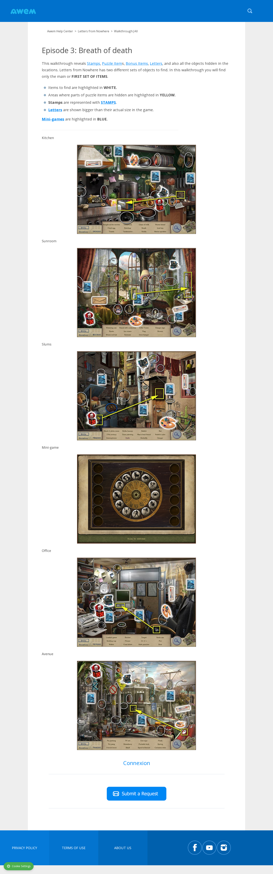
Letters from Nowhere (93, 31)
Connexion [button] (136, 763)
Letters (156, 63)
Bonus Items (137, 63)
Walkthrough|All (126, 31)
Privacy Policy (24, 847)
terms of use (73, 847)
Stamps (93, 63)
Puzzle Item (112, 63)
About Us (122, 847)
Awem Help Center (60, 31)
